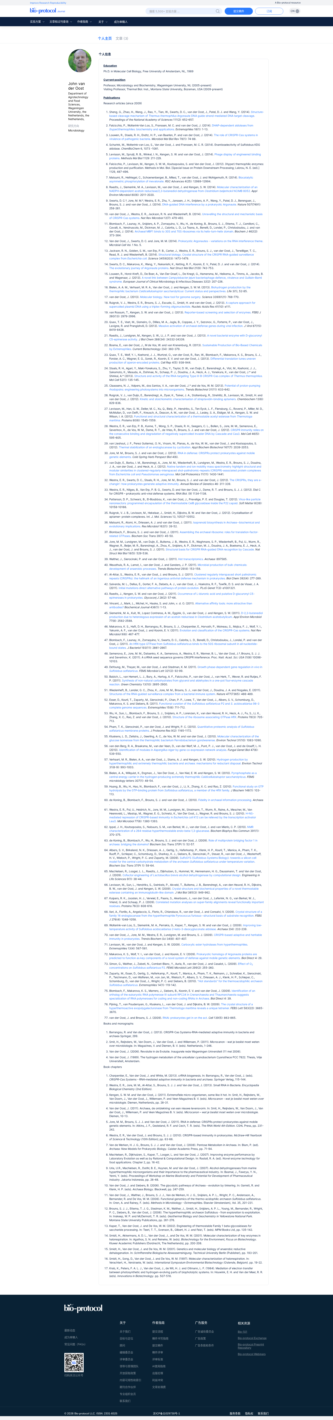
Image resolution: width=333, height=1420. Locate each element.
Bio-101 (242, 1331)
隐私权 (249, 1413)
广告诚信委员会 (204, 1331)
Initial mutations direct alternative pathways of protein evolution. (159, 588)
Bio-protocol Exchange (252, 1338)
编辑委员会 (126, 1352)
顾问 (122, 1345)
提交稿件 (238, 11)
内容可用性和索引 (130, 1380)
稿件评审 (157, 1352)
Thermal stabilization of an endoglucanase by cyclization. (155, 447)
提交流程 (157, 1331)
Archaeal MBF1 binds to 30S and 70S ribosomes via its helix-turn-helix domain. (184, 231)
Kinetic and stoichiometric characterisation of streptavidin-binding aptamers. (188, 399)
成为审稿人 (121, 21)
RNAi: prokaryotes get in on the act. (186, 1017)
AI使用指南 (159, 1366)
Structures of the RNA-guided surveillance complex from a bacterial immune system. (162, 694)
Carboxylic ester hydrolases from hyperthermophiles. (214, 944)
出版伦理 (157, 1373)
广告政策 (200, 1338)
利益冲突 (157, 1380)
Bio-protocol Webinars (252, 1354)
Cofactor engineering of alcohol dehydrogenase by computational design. (182, 875)
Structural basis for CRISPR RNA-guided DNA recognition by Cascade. (210, 549)
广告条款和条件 (204, 1345)
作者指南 (83, 21)
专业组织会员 (128, 1394)
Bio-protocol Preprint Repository (251, 1346)
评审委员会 (126, 1359)
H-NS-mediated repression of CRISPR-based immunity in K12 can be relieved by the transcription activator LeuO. (182, 817)
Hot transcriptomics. (191, 559)
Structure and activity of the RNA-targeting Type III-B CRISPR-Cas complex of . (198, 376)
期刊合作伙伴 (128, 1387)
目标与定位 (126, 1338)
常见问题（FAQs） (75, 1344)
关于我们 (125, 1331)
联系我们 (125, 1400)
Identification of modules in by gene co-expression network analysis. (173, 749)
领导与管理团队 (129, 1366)
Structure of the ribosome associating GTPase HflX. (204, 717)
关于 (101, 21)
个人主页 (105, 38)
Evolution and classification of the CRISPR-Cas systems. (214, 630)
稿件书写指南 (160, 1338)
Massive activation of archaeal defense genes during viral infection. (201, 325)
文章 (122, 38)
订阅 (269, 11)
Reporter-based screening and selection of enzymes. (217, 312)
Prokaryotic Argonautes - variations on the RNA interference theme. (220, 241)
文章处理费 (159, 1387)
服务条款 (235, 1413)
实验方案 (36, 21)
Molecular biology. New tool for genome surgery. (170, 297)
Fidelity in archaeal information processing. (225, 800)
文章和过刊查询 (59, 21)
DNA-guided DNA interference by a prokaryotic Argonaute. (199, 204)
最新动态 (69, 1330)
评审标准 (157, 1359)
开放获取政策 (128, 1373)
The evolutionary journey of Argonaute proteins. (139, 268)
